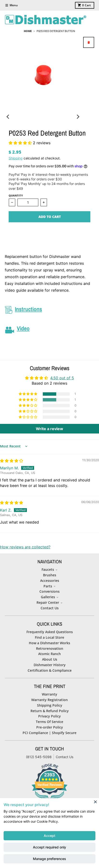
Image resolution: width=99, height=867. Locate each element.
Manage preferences (49, 859)
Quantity (16, 195)
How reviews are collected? (25, 547)
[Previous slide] (8, 116)
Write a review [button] (49, 428)
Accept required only (49, 847)
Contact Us (64, 757)
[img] (11, 460)
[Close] (95, 801)
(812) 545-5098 (39, 757)
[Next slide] (77, 116)
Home (28, 31)
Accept (49, 836)
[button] (21, 142)
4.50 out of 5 (62, 377)
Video (23, 328)
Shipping (16, 158)
